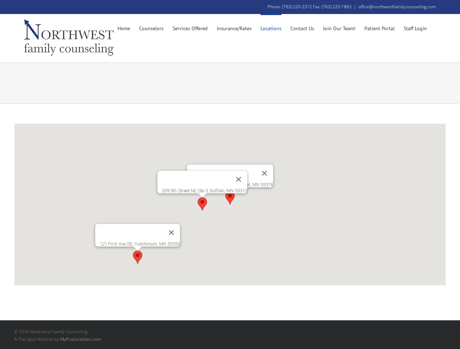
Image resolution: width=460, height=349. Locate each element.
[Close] (264, 173)
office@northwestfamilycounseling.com (397, 7)
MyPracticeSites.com (80, 339)
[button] (230, 198)
